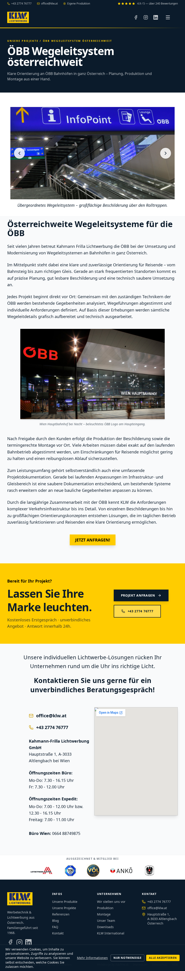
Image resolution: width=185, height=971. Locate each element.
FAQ (55, 927)
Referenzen (60, 914)
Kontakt (58, 933)
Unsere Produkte (64, 901)
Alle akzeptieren (163, 958)
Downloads (105, 927)
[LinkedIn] (155, 17)
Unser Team (106, 920)
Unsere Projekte (22, 40)
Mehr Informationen (92, 958)
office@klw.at (49, 3)
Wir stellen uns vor (111, 901)
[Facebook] (136, 17)
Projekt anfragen (138, 595)
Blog (55, 920)
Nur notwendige (127, 958)
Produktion (105, 908)
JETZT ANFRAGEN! (92, 540)
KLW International (110, 933)
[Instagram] (145, 17)
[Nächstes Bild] (165, 153)
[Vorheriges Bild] (19, 153)
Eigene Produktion (78, 3)
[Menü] (167, 17)
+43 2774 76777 (21, 3)
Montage (104, 914)
